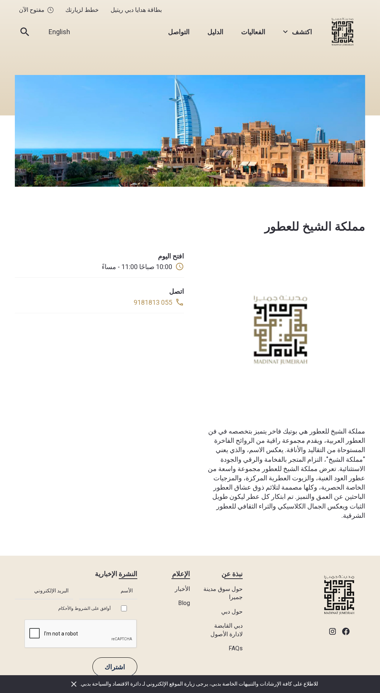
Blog (184, 603)
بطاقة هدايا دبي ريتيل (136, 9)
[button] (297, 31)
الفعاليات (253, 32)
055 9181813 (153, 302)
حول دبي (232, 611)
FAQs (236, 648)
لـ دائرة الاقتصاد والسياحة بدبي (113, 684)
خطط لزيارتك (82, 9)
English (59, 32)
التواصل (179, 32)
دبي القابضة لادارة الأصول (226, 629)
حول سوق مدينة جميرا (223, 593)
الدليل (215, 32)
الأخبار (182, 588)
